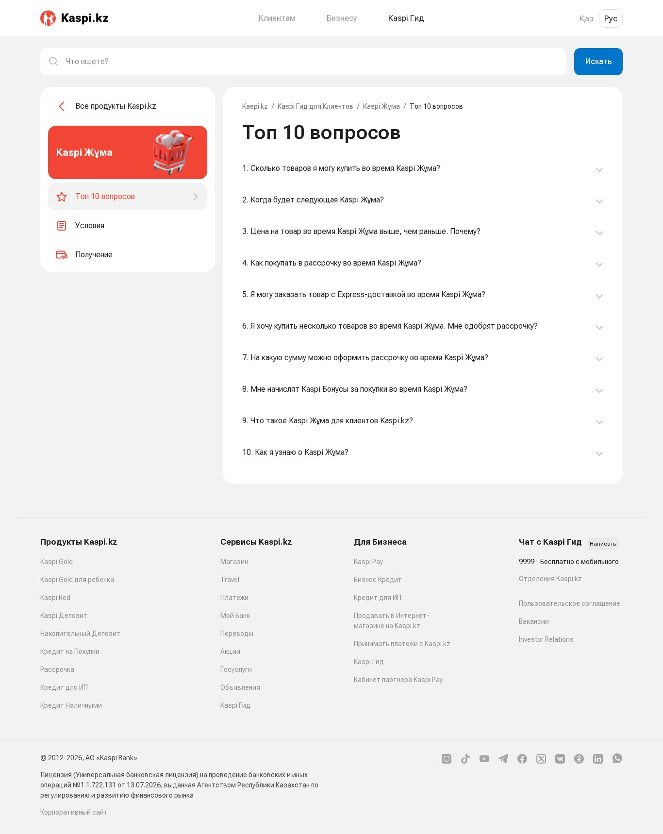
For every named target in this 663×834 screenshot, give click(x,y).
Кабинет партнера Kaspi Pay (398, 680)
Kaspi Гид (235, 705)
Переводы (236, 633)
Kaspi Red (55, 597)
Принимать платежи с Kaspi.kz (402, 644)
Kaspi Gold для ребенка (77, 580)
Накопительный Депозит (80, 633)
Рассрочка (57, 669)
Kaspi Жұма (381, 106)
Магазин (234, 562)
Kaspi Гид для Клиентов (315, 106)
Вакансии (534, 621)
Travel (229, 580)
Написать (603, 543)
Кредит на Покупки (69, 651)
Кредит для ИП (64, 687)
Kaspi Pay (368, 562)
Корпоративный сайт (74, 812)
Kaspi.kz (255, 106)
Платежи (234, 597)
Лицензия (56, 775)
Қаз (587, 18)
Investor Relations (546, 639)
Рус (610, 18)
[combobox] (312, 62)
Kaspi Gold (56, 562)
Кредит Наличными (71, 705)
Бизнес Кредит (378, 580)
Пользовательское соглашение (569, 603)
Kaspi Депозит (63, 615)
